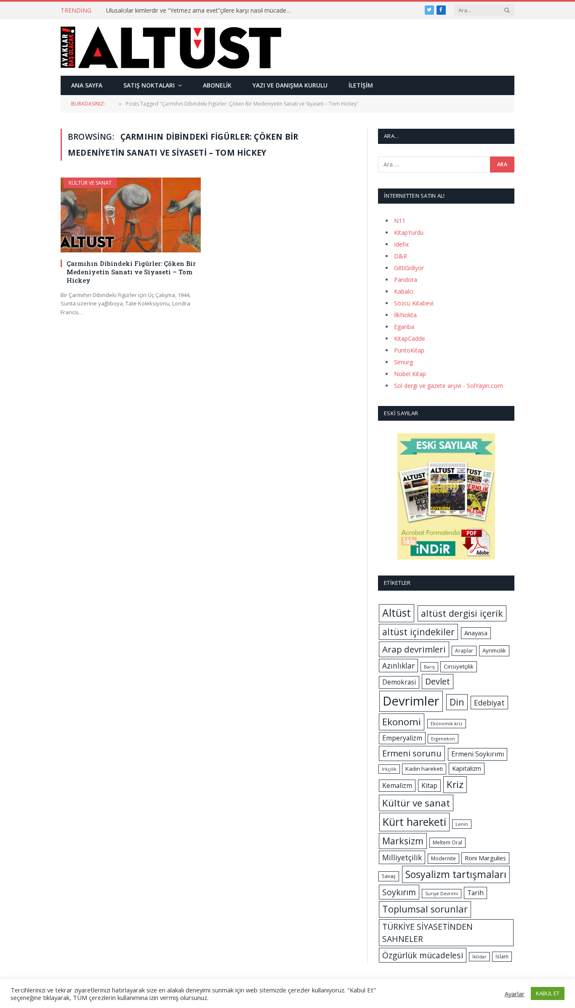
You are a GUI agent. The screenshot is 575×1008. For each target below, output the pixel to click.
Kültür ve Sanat (90, 182)
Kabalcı (403, 291)
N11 (399, 221)
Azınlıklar (398, 666)
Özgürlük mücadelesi (422, 955)
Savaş (389, 876)
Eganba (404, 327)
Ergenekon (443, 739)
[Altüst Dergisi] (171, 47)
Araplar (464, 650)
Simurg (403, 362)
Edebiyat (489, 703)
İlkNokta (405, 315)
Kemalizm (397, 785)
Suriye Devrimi (441, 894)
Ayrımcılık (494, 650)
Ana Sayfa (86, 85)
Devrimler (411, 700)
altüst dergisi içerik (462, 613)
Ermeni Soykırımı (477, 754)
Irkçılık (389, 769)
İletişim (361, 85)
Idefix (401, 244)
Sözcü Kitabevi (414, 303)
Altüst (396, 613)
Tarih (475, 892)
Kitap (429, 785)
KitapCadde (409, 338)
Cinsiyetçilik (459, 666)
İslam (501, 956)
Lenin (461, 824)
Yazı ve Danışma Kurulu (290, 85)
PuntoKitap (409, 350)
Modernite (443, 858)
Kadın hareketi (424, 768)
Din (457, 702)
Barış (429, 667)
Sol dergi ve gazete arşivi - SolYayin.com (448, 386)
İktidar (479, 957)
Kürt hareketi (414, 821)
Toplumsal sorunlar (425, 909)
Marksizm (402, 841)
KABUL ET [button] (547, 993)
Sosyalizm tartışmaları (455, 874)
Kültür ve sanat (416, 802)
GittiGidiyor (409, 268)
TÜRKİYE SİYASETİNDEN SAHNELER (427, 932)
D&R (400, 256)
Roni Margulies (485, 858)
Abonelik (217, 85)
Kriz (455, 784)
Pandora (405, 280)
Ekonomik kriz (447, 724)
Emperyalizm (402, 738)
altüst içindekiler (418, 632)
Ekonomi (401, 721)
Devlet (437, 681)
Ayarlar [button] (514, 993)
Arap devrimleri (414, 649)
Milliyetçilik (402, 857)
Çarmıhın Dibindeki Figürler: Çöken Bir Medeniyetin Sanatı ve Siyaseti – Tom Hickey (131, 272)
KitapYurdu (408, 232)
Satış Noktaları (149, 85)
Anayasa (475, 633)
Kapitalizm (466, 768)
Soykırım (399, 892)
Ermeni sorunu (412, 753)
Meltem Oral (447, 842)
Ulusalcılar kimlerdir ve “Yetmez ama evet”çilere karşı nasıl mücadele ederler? (200, 10)
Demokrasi (399, 682)
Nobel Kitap (410, 374)
